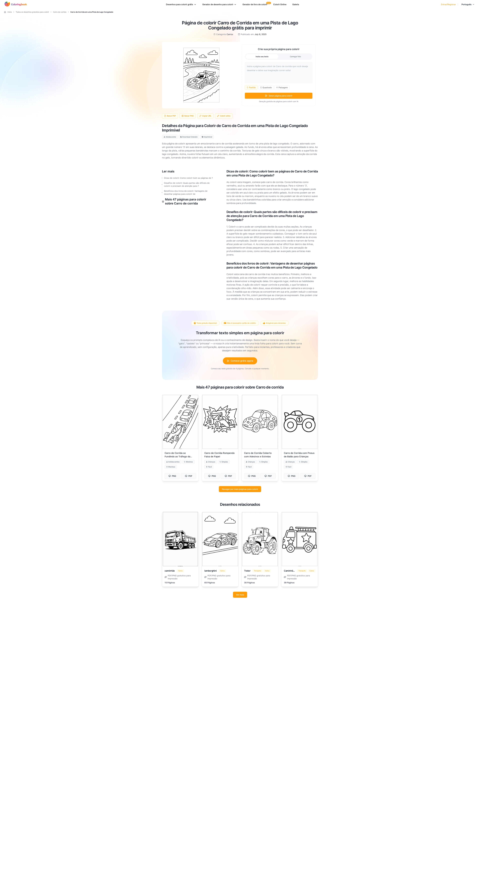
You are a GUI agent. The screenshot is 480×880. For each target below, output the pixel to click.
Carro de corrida (59, 12)
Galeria (295, 4)
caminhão (170, 570)
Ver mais (240, 594)
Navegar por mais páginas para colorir (240, 489)
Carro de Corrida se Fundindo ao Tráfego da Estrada (177, 456)
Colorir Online (279, 4)
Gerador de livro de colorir (254, 4)
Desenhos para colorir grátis (179, 4)
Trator (247, 570)
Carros (230, 34)
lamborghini (210, 570)
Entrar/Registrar (448, 4)
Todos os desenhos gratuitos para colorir (32, 12)
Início (10, 12)
